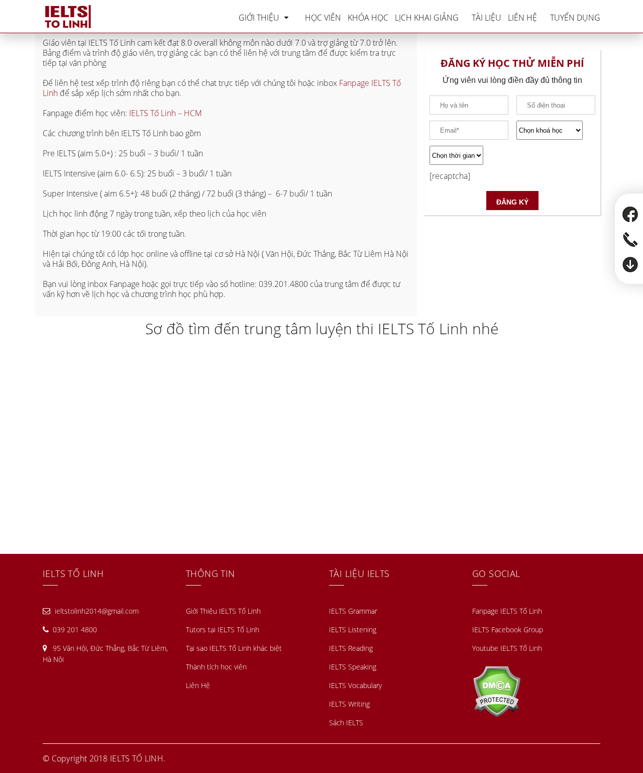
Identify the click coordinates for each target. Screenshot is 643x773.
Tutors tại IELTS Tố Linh (222, 629)
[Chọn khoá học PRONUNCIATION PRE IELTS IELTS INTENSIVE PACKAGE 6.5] (555, 130)
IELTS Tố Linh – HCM (166, 113)
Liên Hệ (522, 17)
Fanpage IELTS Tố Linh (507, 611)
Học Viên (323, 17)
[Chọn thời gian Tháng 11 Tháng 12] (512, 155)
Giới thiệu (259, 17)
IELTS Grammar (353, 611)
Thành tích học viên (216, 666)
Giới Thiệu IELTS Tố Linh (223, 611)
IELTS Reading (351, 648)
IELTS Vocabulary (355, 685)
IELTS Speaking (352, 666)
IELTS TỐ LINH (136, 758)
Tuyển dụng (575, 17)
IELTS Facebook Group (507, 629)
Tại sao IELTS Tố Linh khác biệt (234, 648)
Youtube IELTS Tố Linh (507, 648)
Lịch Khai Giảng (427, 17)
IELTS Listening (352, 629)
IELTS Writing (349, 704)
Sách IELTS (346, 722)
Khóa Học (368, 17)
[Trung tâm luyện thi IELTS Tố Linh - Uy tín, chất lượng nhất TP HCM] (68, 16)
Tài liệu (486, 17)
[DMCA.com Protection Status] (496, 690)
